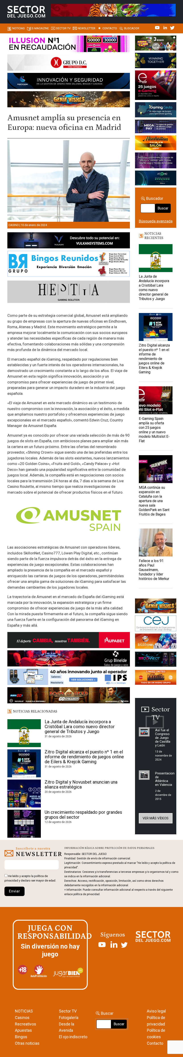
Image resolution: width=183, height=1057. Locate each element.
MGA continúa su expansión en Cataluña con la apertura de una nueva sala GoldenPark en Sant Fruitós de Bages (154, 500)
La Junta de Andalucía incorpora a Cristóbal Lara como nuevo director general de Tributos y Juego (80, 726)
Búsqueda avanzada (156, 221)
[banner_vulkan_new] (68, 241)
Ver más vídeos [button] (155, 818)
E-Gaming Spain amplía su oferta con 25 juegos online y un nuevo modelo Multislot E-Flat (154, 429)
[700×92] (68, 696)
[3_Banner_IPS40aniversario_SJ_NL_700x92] (68, 677)
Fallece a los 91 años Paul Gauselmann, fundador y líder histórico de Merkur (154, 570)
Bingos (21, 1036)
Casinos (22, 1017)
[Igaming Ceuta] (155, 110)
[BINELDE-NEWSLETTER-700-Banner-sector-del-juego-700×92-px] (68, 659)
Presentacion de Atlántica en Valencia (165, 779)
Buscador (131, 28)
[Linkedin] (165, 27)
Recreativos (25, 1024)
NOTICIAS (24, 1011)
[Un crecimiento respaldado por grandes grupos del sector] (24, 824)
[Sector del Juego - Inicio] (26, 11)
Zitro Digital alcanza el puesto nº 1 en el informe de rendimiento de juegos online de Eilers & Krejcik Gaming (84, 756)
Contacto (109, 28)
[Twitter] (172, 27)
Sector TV (68, 1011)
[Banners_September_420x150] (155, 678)
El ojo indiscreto (73, 1036)
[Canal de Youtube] (157, 27)
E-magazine (40, 28)
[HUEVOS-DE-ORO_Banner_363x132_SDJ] (155, 44)
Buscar (163, 208)
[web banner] (155, 86)
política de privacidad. (86, 894)
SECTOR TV (63, 28)
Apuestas (23, 1030)
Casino (13, 225)
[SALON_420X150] (155, 144)
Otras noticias (27, 1043)
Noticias (18, 28)
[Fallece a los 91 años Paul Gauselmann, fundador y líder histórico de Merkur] (156, 542)
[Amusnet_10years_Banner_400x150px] (155, 61)
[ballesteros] (155, 642)
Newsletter (86, 28)
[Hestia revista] (68, 292)
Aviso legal (156, 1011)
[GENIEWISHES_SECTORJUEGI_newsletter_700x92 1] (68, 100)
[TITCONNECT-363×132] (155, 660)
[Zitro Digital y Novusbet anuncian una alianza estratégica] (24, 794)
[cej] (155, 624)
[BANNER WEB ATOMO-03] (155, 179)
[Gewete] (155, 161)
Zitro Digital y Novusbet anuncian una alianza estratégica (81, 784)
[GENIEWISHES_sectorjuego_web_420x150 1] (155, 606)
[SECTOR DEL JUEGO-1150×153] (68, 63)
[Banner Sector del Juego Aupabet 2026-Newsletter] (68, 641)
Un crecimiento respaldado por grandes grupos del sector (83, 815)
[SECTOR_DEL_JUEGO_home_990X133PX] (68, 44)
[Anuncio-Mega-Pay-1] (155, 127)
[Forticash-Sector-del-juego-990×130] (68, 81)
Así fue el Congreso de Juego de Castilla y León (162, 737)
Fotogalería (68, 1017)
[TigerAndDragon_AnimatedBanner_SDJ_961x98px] (113, 10)
